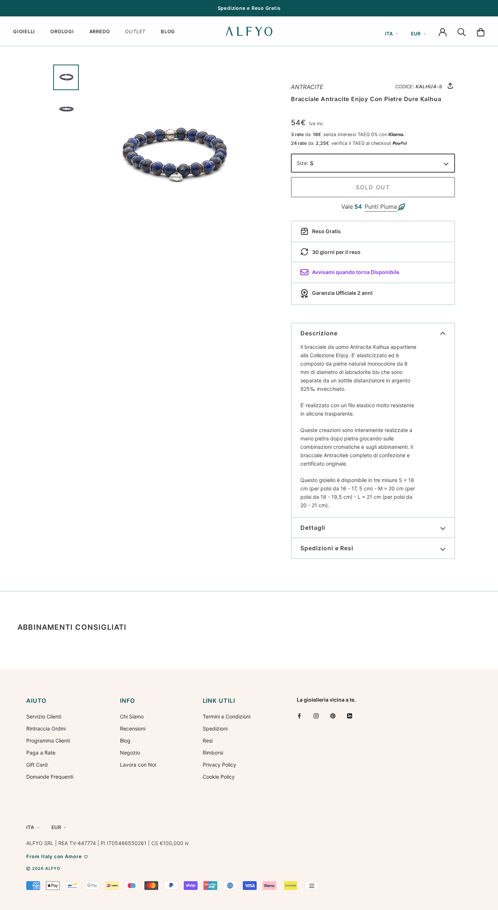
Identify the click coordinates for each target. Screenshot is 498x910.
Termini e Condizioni (226, 716)
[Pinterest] (332, 716)
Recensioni (132, 728)
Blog (125, 740)
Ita (389, 33)
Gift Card (37, 764)
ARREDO (99, 31)
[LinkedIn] (349, 716)
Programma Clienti (48, 740)
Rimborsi (213, 752)
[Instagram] (316, 716)
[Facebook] (299, 716)
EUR (415, 33)
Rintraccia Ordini (46, 728)
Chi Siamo (132, 716)
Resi (208, 740)
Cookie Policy (219, 777)
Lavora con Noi (138, 764)
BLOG (168, 31)
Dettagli (312, 527)
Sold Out (373, 187)
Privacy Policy (219, 764)
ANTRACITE (307, 86)
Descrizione (319, 333)
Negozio (130, 752)
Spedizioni (215, 728)
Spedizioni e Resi (326, 548)
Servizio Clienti (43, 716)
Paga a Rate (40, 752)
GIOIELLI (24, 31)
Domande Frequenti (49, 777)
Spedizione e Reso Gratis (249, 8)
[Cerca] (462, 31)
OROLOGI (62, 31)
